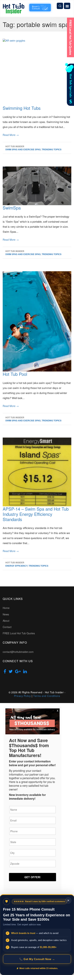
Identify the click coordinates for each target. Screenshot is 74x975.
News (6, 614)
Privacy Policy (22, 696)
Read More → (11, 135)
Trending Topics (51, 149)
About (6, 620)
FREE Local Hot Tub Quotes (19, 633)
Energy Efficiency (16, 565)
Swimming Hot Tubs (22, 108)
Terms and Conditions (46, 696)
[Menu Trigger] (67, 6)
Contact (7, 627)
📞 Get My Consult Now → (37, 959)
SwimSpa (12, 207)
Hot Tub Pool (15, 374)
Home (6, 608)
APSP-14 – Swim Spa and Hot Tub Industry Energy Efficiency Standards (36, 514)
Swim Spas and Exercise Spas (23, 149)
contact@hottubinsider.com (18, 652)
